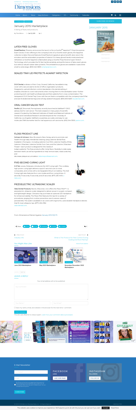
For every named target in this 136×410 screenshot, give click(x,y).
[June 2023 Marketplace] (26, 255)
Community (74, 15)
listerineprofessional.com (48, 156)
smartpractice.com (49, 67)
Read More (115, 408)
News (33, 15)
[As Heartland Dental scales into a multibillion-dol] (56, 332)
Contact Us (17, 1)
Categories (56, 15)
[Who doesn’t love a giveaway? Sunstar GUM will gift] (11, 332)
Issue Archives (43, 15)
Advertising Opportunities (30, 1)
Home (17, 15)
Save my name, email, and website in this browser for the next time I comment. (44, 308)
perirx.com (80, 120)
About (25, 15)
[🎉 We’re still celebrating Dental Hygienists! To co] (79, 332)
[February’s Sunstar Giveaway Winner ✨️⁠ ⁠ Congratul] (125, 332)
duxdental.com (78, 99)
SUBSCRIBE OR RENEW (105, 21)
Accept (105, 408)
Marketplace (28, 21)
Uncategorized (19, 21)
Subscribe (85, 15)
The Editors (19, 33)
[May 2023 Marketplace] (51, 255)
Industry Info (19, 238)
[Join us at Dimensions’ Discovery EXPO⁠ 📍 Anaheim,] (102, 332)
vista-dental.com (20, 205)
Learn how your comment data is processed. (57, 315)
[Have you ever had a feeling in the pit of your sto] (34, 332)
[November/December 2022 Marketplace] (76, 255)
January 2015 (98, 27)
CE (65, 15)
